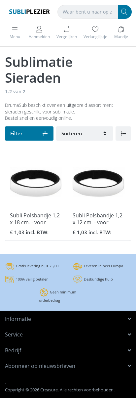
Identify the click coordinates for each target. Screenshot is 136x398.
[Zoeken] (125, 12)
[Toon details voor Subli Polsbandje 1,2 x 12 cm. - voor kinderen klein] (99, 181)
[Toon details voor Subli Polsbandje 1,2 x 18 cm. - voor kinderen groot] (36, 181)
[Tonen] (123, 133)
